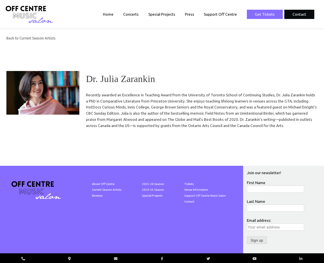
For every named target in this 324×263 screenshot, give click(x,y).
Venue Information (196, 189)
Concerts (131, 14)
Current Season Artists (107, 189)
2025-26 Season (153, 184)
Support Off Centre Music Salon (205, 195)
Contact (299, 14)
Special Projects (161, 14)
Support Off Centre (220, 14)
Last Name (256, 201)
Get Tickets (265, 14)
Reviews (97, 195)
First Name (256, 183)
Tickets (189, 184)
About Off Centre (103, 184)
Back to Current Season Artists (31, 38)
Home (108, 14)
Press (189, 14)
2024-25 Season (153, 189)
